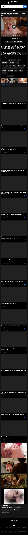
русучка (21, 68)
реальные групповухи (7, 507)
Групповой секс (11, 60)
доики (16, 70)
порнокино (4, 73)
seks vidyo (15, 68)
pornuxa (21, 70)
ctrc (24, 65)
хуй (10, 65)
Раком (17, 62)
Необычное (4, 62)
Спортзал (16, 509)
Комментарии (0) (18, 41)
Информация (9, 41)
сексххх (4, 70)
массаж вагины (5, 512)
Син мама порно (17, 507)
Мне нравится (8, 39)
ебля (7, 65)
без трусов (10, 70)
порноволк (4, 68)
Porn (14, 525)
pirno (10, 68)
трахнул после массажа (7, 509)
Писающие (11, 62)
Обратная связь (14, 520)
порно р (19, 65)
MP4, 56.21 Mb (10, 76)
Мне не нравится (10, 39)
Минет (18, 60)
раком (14, 65)
